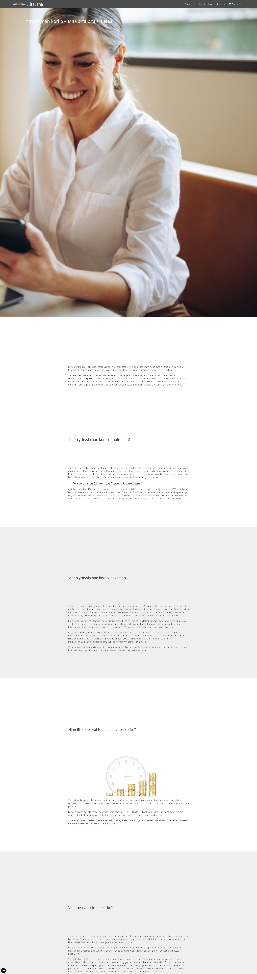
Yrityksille (188, 4)
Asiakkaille (236, 4)
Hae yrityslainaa (205, 4)
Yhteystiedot (220, 4)
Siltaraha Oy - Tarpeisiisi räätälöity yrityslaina (28, 4)
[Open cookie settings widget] (3, 970)
